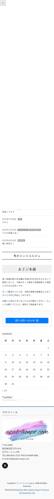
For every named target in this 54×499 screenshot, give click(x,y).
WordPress (19, 490)
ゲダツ (5, 222)
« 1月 (4, 390)
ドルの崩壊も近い (10, 233)
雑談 (19, 219)
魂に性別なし (8, 243)
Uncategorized (23, 230)
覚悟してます (8, 212)
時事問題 (32, 230)
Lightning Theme (34, 490)
